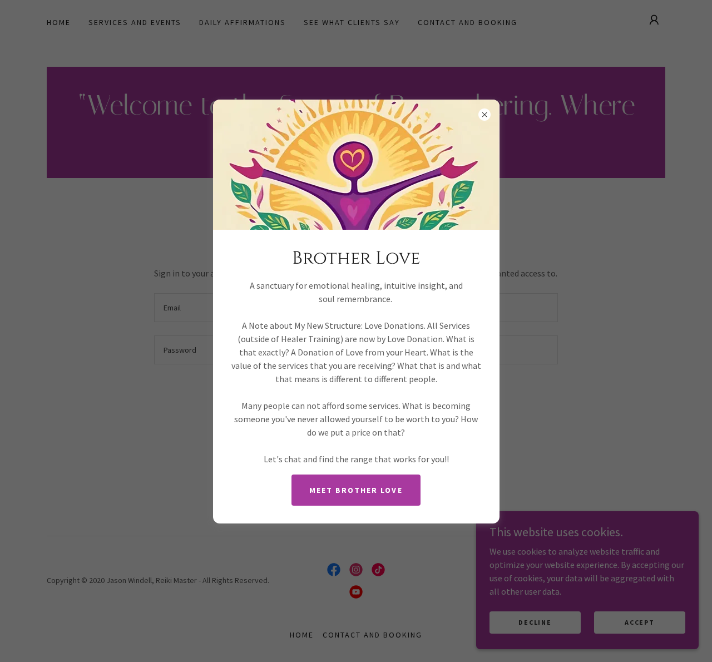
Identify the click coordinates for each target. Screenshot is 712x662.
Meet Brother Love (355, 490)
